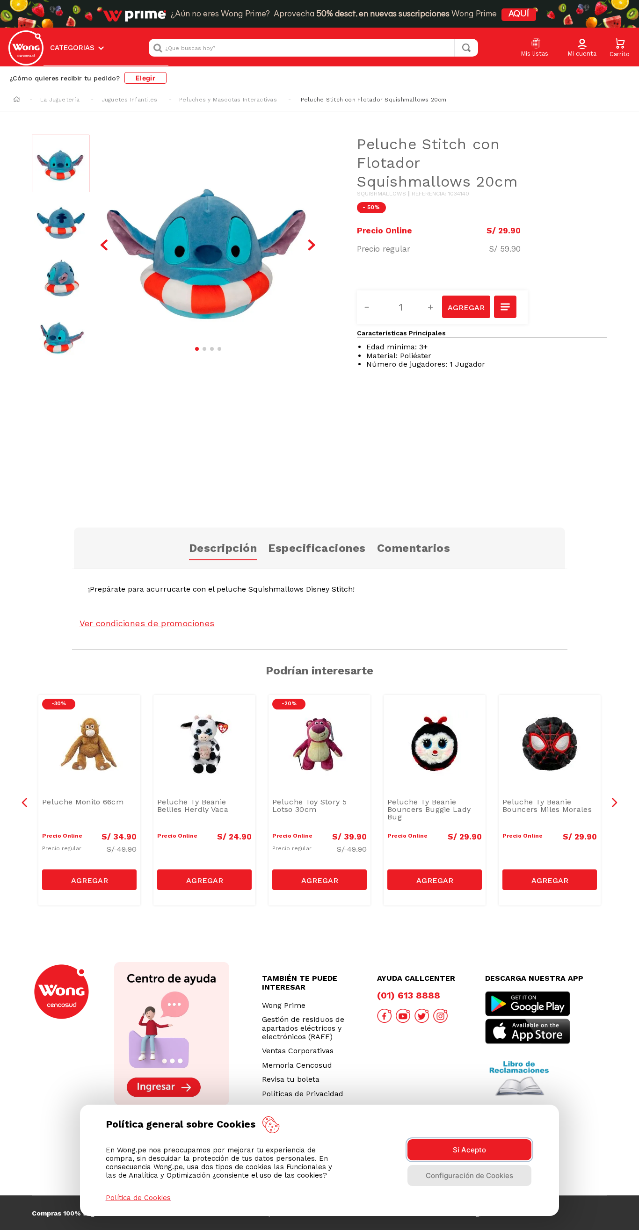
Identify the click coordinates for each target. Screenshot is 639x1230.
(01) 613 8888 (408, 995)
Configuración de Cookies (469, 1175)
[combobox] (313, 48)
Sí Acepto (469, 1149)
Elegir (145, 78)
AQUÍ (518, 14)
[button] (582, 48)
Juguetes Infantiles (130, 99)
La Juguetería (60, 99)
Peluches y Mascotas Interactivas (228, 99)
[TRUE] (89, 879)
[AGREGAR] (466, 307)
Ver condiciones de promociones (147, 623)
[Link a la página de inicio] (16, 100)
